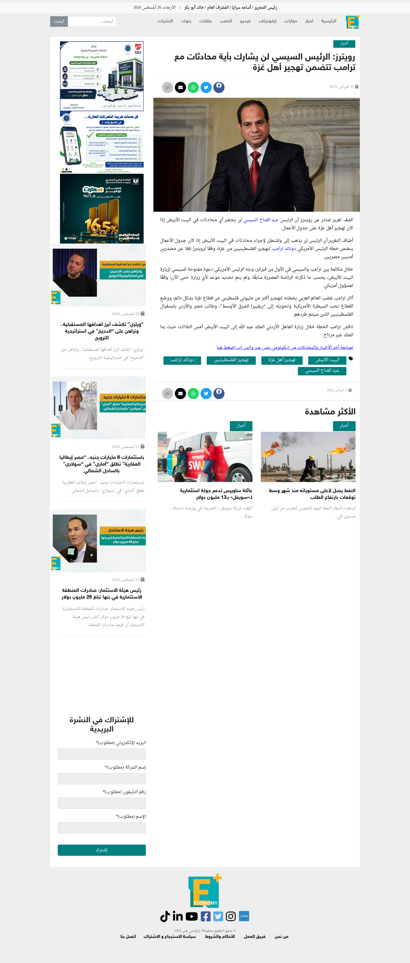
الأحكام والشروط (220, 937)
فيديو (245, 21)
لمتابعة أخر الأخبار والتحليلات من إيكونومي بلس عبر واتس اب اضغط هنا (285, 348)
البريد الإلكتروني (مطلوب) (121, 743)
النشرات (165, 21)
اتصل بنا (128, 937)
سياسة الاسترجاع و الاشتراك (170, 937)
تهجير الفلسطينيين (231, 360)
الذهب (226, 21)
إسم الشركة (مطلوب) (125, 767)
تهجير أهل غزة (282, 360)
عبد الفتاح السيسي (261, 220)
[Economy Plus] (353, 21)
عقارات (205, 21)
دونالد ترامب (283, 249)
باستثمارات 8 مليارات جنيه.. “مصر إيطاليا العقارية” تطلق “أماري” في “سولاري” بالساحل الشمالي (101, 464)
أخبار (309, 21)
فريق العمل (255, 937)
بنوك (186, 21)
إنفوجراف (267, 21)
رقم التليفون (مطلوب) (124, 792)
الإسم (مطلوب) (131, 816)
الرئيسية (328, 21)
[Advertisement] (254, 590)
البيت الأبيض (327, 360)
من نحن (281, 937)
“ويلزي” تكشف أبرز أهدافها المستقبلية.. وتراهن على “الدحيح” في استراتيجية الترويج (101, 331)
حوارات (290, 21)
